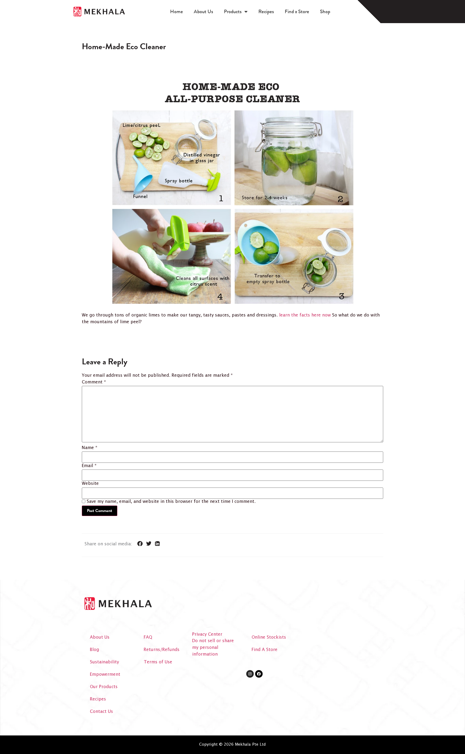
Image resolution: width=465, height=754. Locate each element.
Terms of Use (158, 662)
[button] (140, 543)
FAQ (148, 637)
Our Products (104, 687)
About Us (203, 11)
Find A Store (264, 650)
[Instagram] (250, 674)
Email (89, 466)
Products (233, 11)
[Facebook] (259, 674)
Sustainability (104, 662)
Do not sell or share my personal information (213, 648)
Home (176, 11)
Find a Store (297, 11)
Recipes (266, 11)
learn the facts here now (305, 315)
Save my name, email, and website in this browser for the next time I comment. (171, 502)
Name (89, 448)
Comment (94, 382)
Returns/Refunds (161, 650)
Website (90, 484)
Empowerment (105, 674)
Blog (94, 650)
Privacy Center (207, 634)
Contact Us (101, 711)
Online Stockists (269, 637)
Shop (325, 11)
